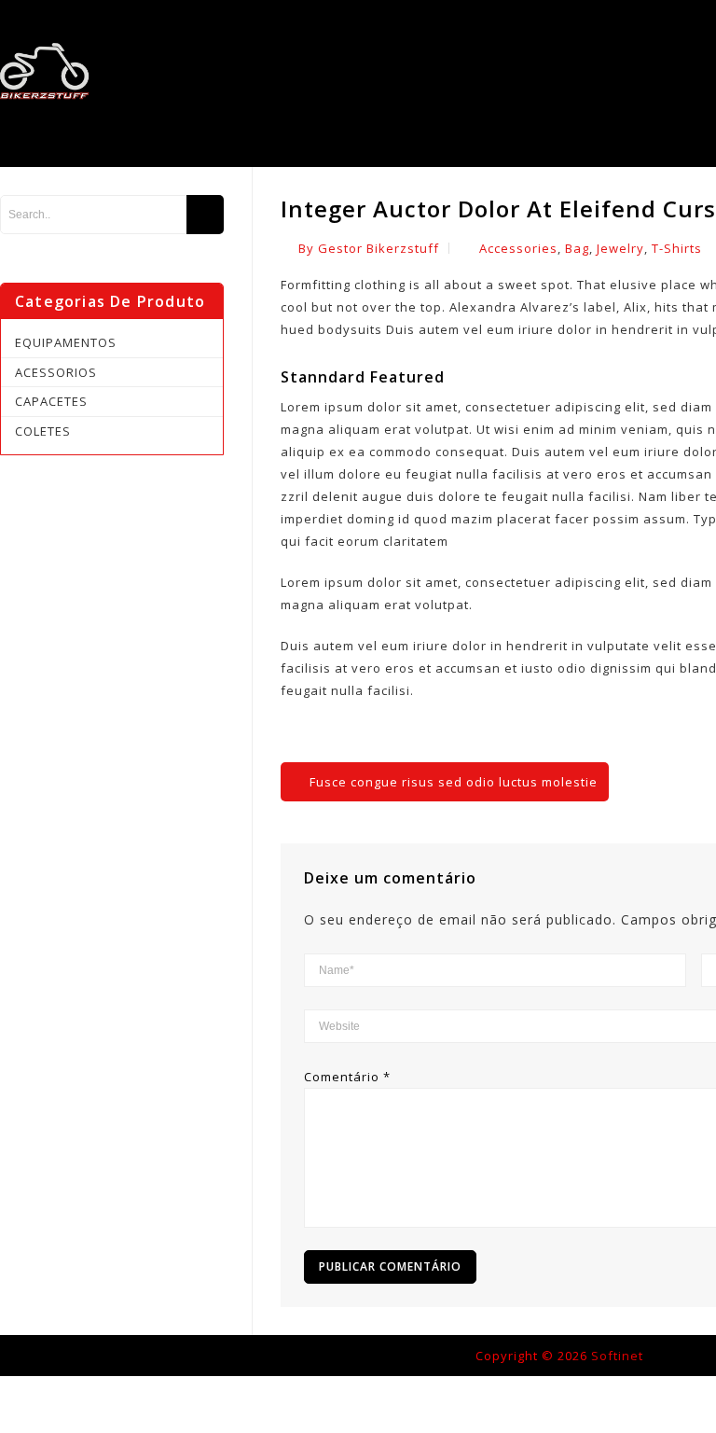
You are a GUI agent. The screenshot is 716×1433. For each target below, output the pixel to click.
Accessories (518, 248)
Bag (577, 248)
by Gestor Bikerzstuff (368, 248)
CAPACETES (51, 401)
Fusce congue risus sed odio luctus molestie (454, 781)
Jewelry (620, 248)
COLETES (43, 431)
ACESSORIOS (56, 372)
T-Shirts (677, 248)
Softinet (617, 1355)
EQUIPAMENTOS (66, 342)
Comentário (347, 1076)
